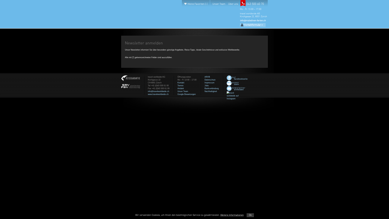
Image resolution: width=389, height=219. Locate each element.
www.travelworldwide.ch (158, 94)
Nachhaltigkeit (211, 91)
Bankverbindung (212, 88)
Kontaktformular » (253, 25)
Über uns (233, 4)
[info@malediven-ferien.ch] (253, 21)
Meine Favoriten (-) (198, 4)
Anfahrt (180, 88)
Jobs (207, 85)
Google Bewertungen (186, 94)
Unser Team (218, 4)
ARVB (207, 77)
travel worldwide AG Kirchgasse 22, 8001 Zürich (253, 15)
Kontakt (180, 83)
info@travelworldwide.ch (158, 91)
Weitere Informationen (232, 215)
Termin (180, 85)
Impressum (209, 83)
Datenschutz (210, 80)
